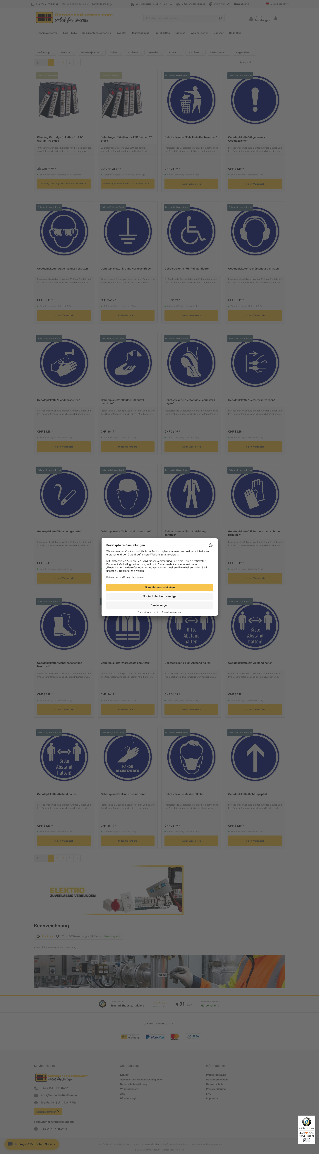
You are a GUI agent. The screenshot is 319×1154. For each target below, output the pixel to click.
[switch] (306, 1140)
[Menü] (313, 1118)
